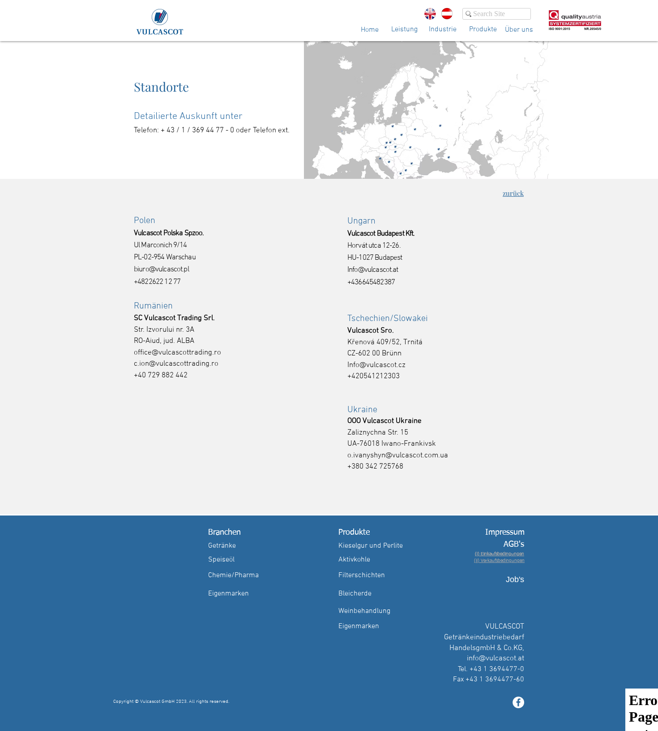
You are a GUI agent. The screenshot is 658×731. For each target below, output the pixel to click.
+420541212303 (373, 376)
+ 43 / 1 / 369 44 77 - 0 (197, 130)
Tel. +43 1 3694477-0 (491, 669)
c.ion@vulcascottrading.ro (176, 363)
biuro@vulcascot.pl (161, 269)
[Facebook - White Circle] (518, 702)
